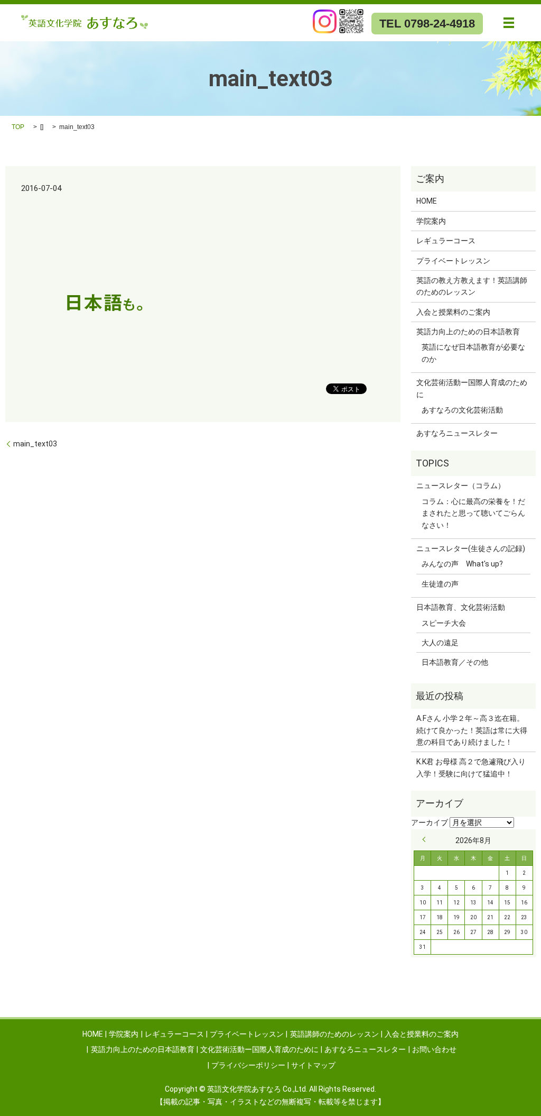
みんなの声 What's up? (462, 564)
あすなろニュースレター (457, 433)
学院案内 (431, 221)
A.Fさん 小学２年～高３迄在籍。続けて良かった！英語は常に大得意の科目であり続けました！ (471, 730)
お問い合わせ (434, 1049)
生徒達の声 (440, 584)
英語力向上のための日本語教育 (468, 331)
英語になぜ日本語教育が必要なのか (473, 353)
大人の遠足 (440, 642)
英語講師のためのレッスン (334, 1034)
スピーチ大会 (444, 623)
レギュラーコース (445, 240)
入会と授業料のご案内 (453, 312)
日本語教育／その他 (455, 662)
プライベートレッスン (453, 261)
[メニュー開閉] (508, 22)
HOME (426, 201)
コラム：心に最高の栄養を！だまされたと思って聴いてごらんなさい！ (473, 513)
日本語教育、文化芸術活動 (460, 607)
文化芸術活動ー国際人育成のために (471, 388)
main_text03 (35, 444)
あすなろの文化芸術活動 (462, 410)
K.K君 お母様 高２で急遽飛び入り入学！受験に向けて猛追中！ (471, 767)
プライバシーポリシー (248, 1065)
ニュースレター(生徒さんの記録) (470, 548)
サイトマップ (313, 1065)
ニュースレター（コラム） (460, 485)
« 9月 (426, 839)
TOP (18, 127)
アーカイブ (429, 822)
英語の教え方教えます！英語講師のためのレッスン (471, 286)
